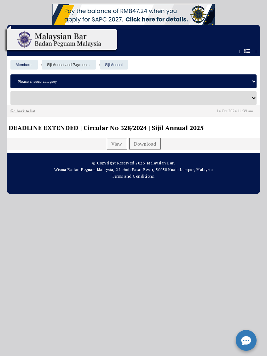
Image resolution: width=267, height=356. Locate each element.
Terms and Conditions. (133, 176)
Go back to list (22, 111)
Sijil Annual (113, 65)
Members (24, 65)
